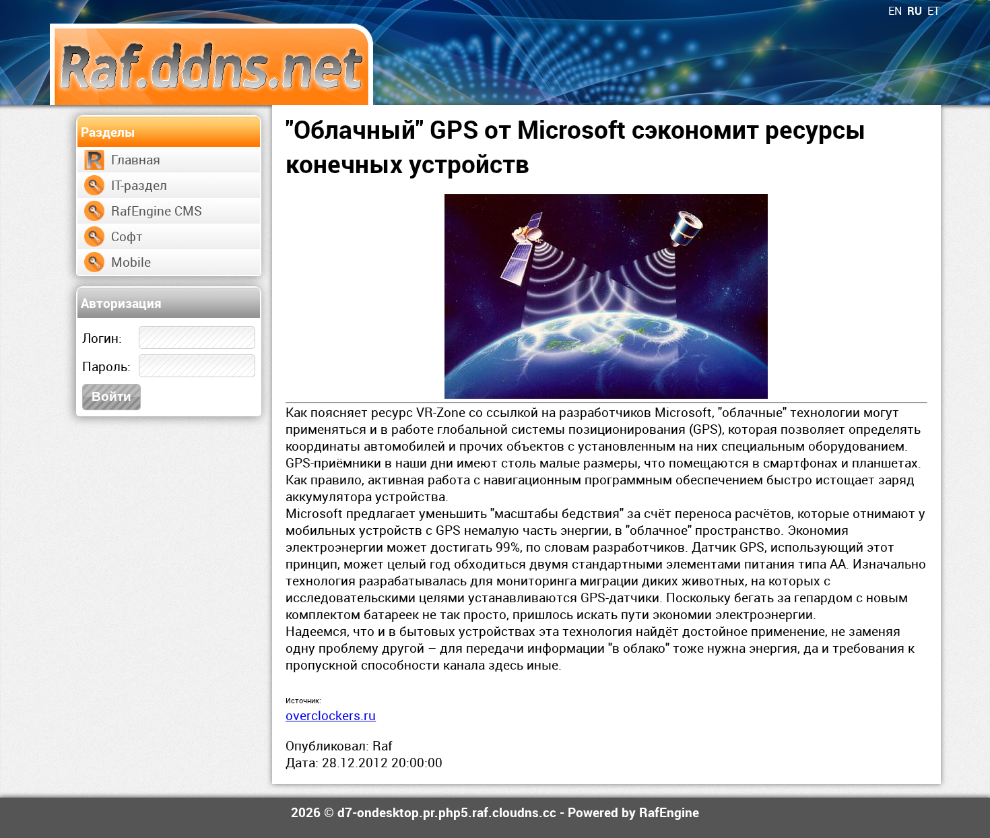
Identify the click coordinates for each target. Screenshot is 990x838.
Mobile (131, 261)
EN (895, 10)
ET (933, 10)
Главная (135, 159)
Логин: (102, 337)
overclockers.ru (331, 715)
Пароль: (106, 366)
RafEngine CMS (156, 210)
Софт (127, 236)
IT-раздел (139, 184)
